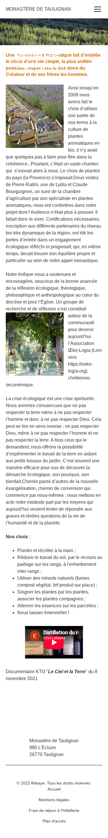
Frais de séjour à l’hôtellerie (54, 810)
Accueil (54, 789)
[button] (96, 9)
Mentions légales (54, 799)
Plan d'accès (54, 821)
